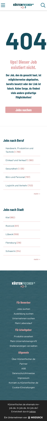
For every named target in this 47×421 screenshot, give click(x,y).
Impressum (23, 377)
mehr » (37, 193)
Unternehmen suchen (23, 318)
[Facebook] (21, 294)
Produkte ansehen (23, 336)
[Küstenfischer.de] (23, 5)
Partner (24, 363)
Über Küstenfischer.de (23, 358)
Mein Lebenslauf (23, 323)
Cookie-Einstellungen (23, 387)
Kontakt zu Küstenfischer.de (23, 382)
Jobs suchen (24, 110)
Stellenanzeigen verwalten (23, 345)
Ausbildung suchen (23, 313)
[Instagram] (26, 294)
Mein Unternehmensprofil (23, 341)
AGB (23, 368)
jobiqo (32, 411)
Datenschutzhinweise (23, 373)
